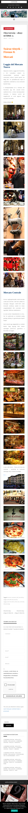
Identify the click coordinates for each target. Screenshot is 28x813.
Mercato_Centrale (19, 601)
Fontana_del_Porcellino (18, 597)
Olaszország (7, 604)
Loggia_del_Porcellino (9, 601)
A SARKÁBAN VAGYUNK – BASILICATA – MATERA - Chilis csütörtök (12, 740)
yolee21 (5, 38)
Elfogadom (14, 810)
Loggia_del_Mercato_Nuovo (11, 599)
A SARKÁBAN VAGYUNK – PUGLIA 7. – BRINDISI (13, 748)
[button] (7, 7)
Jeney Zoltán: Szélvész (14, 5)
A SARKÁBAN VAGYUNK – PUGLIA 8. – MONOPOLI (13, 741)
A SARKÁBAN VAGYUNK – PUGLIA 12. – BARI (13, 769)
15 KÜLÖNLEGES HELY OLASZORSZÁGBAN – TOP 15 (14, 755)
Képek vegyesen (10, 793)
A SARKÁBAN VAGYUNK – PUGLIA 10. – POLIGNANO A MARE (13, 762)
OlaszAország (9, 28)
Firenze (9, 597)
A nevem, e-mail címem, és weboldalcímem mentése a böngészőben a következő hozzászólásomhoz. (11, 674)
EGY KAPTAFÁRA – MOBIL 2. (11, 799)
